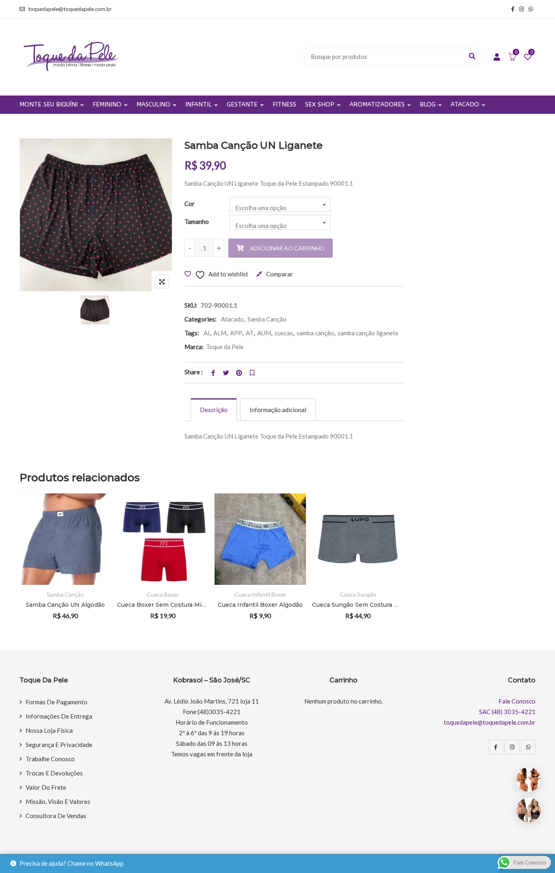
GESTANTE (242, 104)
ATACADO (465, 104)
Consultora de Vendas (56, 815)
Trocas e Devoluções (54, 773)
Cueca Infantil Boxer (260, 594)
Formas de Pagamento (56, 702)
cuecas (284, 333)
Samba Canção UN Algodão (65, 604)
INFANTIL (198, 104)
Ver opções (93, 517)
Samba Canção (266, 319)
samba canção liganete (368, 333)
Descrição (214, 409)
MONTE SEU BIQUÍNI (49, 104)
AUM (264, 333)
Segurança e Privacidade (59, 744)
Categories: (200, 319)
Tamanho (196, 221)
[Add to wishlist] (93, 539)
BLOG (428, 104)
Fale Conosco (517, 701)
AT (250, 333)
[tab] (214, 409)
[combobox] (280, 204)
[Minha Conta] (497, 57)
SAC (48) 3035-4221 (507, 711)
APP (236, 333)
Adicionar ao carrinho (287, 248)
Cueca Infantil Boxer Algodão (260, 604)
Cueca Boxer (163, 594)
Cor (189, 203)
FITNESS (284, 104)
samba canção (315, 333)
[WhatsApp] (528, 747)
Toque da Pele (225, 346)
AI (207, 333)
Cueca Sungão (358, 594)
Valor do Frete (46, 787)
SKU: (190, 305)
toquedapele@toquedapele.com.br (70, 9)
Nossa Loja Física (49, 730)
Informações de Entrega (59, 716)
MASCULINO (153, 104)
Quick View (93, 561)
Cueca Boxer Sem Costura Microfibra (162, 604)
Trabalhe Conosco (50, 758)
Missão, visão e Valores (58, 801)
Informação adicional (277, 409)
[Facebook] (495, 747)
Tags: (191, 333)
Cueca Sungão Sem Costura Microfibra (357, 604)
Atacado (232, 319)
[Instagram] (512, 747)
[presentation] (25, 567)
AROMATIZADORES (377, 104)
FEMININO (107, 104)
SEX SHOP (319, 104)
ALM (219, 333)
